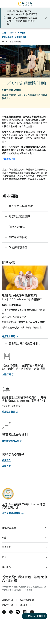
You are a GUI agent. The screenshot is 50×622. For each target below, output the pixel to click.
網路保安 (6, 605)
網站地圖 (23, 605)
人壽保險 (21, 33)
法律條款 (6, 600)
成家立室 (6, 466)
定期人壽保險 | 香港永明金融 (14, 37)
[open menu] (4, 4)
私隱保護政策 (25, 600)
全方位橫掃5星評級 (11, 513)
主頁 (4, 33)
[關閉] (46, 17)
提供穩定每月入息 (10, 441)
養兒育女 (6, 460)
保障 (12, 33)
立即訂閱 (6, 374)
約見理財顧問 (8, 336)
